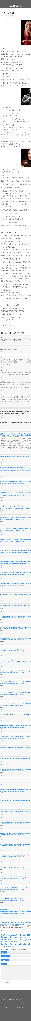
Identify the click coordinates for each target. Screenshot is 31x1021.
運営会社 (5, 999)
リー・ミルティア (10, 325)
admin (16, 16)
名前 (3, 952)
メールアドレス (6, 956)
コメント (4, 964)
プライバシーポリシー (8, 1003)
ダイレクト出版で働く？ (20, 1003)
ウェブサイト (5, 960)
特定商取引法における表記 (15, 999)
